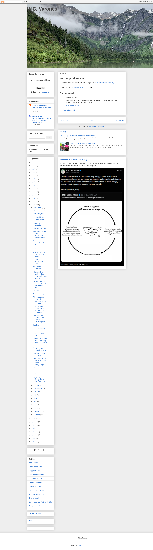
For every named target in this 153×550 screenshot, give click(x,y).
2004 (34, 442)
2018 (34, 185)
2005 (34, 438)
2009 (34, 425)
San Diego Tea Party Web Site (40, 502)
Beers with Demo (35, 467)
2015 (34, 195)
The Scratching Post (39, 105)
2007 (34, 432)
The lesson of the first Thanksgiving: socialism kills (39, 234)
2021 (34, 175)
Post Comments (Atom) (97, 126)
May (35, 401)
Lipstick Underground (37, 490)
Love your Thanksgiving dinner (39, 261)
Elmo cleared (38, 290)
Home (92, 120)
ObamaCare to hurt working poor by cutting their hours (39, 371)
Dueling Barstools (35, 478)
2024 (34, 166)
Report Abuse (35, 513)
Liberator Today (35, 486)
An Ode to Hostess (37, 268)
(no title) (63, 132)
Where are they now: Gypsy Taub (39, 254)
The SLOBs (33, 463)
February (37, 411)
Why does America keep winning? (74, 160)
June (36, 398)
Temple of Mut (37, 116)
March (36, 408)
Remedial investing (37, 224)
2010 (34, 422)
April (35, 405)
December (38, 208)
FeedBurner (45, 92)
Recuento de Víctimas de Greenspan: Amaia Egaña (39, 319)
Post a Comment (69, 110)
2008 (34, 428)
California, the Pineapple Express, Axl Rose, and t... (39, 217)
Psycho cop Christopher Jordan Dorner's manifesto (77, 136)
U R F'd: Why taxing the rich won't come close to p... (39, 309)
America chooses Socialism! (39, 354)
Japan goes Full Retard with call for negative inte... (39, 284)
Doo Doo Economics (36, 475)
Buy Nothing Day (39, 228)
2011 (34, 419)
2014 (34, 198)
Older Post (119, 120)
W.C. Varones (42, 8)
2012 (34, 205)
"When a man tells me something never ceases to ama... (40, 342)
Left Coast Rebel (35, 482)
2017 (34, 188)
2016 (34, 192)
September (38, 388)
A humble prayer (39, 294)
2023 (34, 169)
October (37, 385)
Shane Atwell (34, 498)
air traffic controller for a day (104, 83)
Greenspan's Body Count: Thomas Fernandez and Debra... (39, 245)
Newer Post (65, 120)
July (35, 395)
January (37, 415)
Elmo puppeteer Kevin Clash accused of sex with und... (39, 300)
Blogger (80, 545)
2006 (34, 435)
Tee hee (36, 325)
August (36, 392)
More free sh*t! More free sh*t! (39, 349)
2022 (34, 172)
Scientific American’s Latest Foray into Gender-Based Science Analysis (41, 120)
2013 (34, 201)
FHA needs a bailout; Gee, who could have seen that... (40, 275)
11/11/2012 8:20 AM (72, 105)
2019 (34, 182)
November (38, 211)
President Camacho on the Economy (39, 379)
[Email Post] (90, 87)
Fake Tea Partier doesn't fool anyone (82, 143)
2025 (34, 162)
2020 (34, 179)
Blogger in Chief (35, 471)
